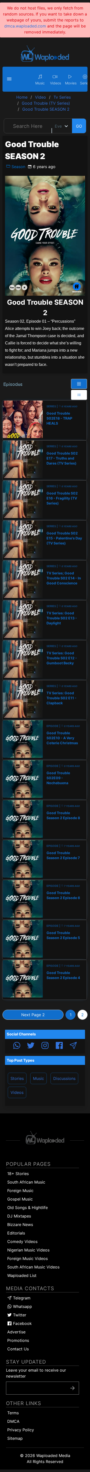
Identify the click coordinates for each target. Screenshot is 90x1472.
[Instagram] (45, 1046)
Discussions (64, 1078)
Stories (17, 1078)
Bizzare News (20, 1224)
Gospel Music (20, 1199)
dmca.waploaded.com (25, 25)
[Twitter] (30, 1046)
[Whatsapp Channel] (16, 1046)
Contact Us (18, 1348)
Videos (17, 1092)
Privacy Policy (20, 1429)
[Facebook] (59, 1046)
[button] (10, 79)
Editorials (16, 1232)
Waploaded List (21, 1275)
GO (79, 126)
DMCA (13, 1421)
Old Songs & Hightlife (27, 1207)
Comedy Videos (22, 1241)
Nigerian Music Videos (28, 1249)
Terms (13, 1412)
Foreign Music (20, 1190)
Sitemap (15, 1438)
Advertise (16, 1331)
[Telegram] (73, 1046)
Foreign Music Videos (27, 1258)
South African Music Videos (33, 1266)
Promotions (18, 1340)
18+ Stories (18, 1173)
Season (17, 166)
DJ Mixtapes (19, 1216)
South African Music (26, 1182)
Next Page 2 (33, 1014)
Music (38, 1078)
